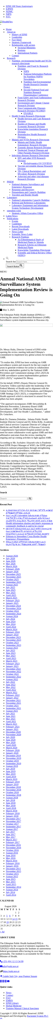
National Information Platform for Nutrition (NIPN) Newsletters (38, 76)
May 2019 (10, 774)
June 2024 (10, 621)
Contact (9, 995)
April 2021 (11, 721)
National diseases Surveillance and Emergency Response (28, 185)
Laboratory (12, 197)
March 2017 (11, 839)
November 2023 (13, 640)
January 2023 (12, 666)
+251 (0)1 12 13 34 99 (12, 961)
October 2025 (12, 579)
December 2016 (13, 845)
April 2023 (11, 658)
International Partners (27, 53)
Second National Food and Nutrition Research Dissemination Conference (36, 92)
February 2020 (13, 750)
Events (15, 221)
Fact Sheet (16, 40)
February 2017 (13, 842)
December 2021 (13, 700)
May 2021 (10, 719)
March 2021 (11, 724)
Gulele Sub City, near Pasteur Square (20, 976)
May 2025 (10, 592)
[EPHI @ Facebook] (3, 981)
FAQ (8, 998)
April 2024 (11, 627)
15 (16, 919)
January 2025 (12, 603)
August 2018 (12, 797)
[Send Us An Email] (8, 981)
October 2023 (12, 642)
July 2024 (10, 619)
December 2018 (13, 787)
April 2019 (11, 776)
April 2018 (11, 808)
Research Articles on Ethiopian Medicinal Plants (32, 246)
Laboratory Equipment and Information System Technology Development (30, 206)
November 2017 (13, 821)
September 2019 (13, 763)
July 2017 (10, 832)
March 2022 (11, 692)
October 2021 (12, 705)
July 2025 (10, 587)
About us (11, 32)
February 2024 (13, 632)
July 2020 (10, 737)
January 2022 (12, 698)
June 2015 (10, 879)
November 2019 (13, 758)
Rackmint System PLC (37, 1016)
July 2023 (10, 650)
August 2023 (12, 648)
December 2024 (13, 606)
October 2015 (12, 874)
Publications (12, 218)
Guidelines (17, 224)
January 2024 (12, 634)
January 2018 (12, 816)
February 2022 (13, 695)
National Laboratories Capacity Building (30, 200)
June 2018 (10, 803)
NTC (8, 16)
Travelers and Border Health (25, 195)
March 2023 (11, 661)
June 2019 (10, 771)
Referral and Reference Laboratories (28, 203)
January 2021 (12, 729)
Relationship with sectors (23, 45)
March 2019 (11, 779)
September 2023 (13, 645)
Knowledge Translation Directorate (34, 250)
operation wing (14, 210)
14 (13, 919)
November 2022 (13, 671)
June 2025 (10, 590)
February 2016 (13, 863)
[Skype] (5, 981)
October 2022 (12, 674)
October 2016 (12, 850)
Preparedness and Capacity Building (28, 192)
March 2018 (11, 811)
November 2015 (13, 871)
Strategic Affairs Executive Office (27, 213)
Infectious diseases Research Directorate (30, 155)
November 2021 (13, 703)
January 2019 (12, 784)
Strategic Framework (21, 42)
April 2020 (11, 745)
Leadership (17, 37)
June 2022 (10, 684)
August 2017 (12, 829)
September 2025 (13, 582)
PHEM (10, 181)
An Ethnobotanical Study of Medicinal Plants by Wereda (31, 240)
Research (11, 58)
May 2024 (10, 624)
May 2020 (10, 742)
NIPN (8, 14)
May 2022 (10, 687)
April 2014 (11, 895)
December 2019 (13, 755)
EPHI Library (12, 1003)
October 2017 (12, 824)
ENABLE (28, 113)
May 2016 (10, 858)
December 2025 (13, 574)
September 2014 (13, 887)
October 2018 (12, 792)
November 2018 (13, 790)
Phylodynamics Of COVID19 (38, 163)
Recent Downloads (21, 226)
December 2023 (13, 637)
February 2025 (13, 600)
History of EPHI (19, 34)
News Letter (17, 231)
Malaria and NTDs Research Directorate (30, 139)
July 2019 (10, 769)
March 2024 (11, 629)
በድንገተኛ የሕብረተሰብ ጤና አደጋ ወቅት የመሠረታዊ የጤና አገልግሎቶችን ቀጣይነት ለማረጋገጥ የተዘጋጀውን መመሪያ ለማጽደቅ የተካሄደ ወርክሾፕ (29, 531)
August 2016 (12, 853)
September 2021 (13, 708)
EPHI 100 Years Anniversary (19, 6)
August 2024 (12, 616)
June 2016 (10, 855)
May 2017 (10, 837)
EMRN (9, 1000)
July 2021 (10, 713)
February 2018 (13, 813)
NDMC (9, 11)
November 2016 (13, 847)
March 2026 (11, 566)
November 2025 (13, 577)
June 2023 (10, 653)
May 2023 (10, 655)
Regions (21, 50)
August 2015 (12, 876)
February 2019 (13, 782)
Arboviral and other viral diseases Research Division (33, 177)
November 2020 (13, 734)
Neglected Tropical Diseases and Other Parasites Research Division (33, 151)
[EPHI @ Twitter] (1, 981)
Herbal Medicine (13, 1006)
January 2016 (12, 866)
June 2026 (10, 561)
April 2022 (11, 690)
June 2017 (10, 834)
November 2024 (13, 608)
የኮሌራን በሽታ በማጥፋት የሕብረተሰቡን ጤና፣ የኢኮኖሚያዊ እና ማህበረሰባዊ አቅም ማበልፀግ (26, 543)
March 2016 (11, 861)
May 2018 (10, 805)
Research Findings (20, 237)
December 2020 (13, 732)
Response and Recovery (23, 189)
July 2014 (10, 892)
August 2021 (12, 711)
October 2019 (12, 761)
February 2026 (13, 569)
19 (7, 922)
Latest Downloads (20, 229)
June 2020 (10, 740)
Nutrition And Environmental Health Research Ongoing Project (37, 84)
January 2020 (12, 753)
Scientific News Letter (22, 234)
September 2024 (13, 613)
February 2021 (13, 726)
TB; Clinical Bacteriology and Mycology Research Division (32, 172)
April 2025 (11, 595)
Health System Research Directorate (28, 116)
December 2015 (13, 868)
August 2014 (12, 889)
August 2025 (12, 585)
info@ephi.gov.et (10, 966)
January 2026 (12, 571)
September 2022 (13, 677)
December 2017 (13, 818)
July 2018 (10, 800)
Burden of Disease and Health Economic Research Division (32, 125)
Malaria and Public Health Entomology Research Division (32, 143)
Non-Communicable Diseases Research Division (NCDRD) (31, 109)
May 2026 (10, 563)
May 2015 (10, 882)
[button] (7, 259)
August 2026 (12, 556)
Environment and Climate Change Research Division (33, 104)
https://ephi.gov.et (11, 971)
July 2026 (10, 558)
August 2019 (12, 766)
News (8, 992)
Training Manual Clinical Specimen (22, 1008)
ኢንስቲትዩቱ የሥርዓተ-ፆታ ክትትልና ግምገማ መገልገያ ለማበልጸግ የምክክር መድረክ (29, 511)
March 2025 (11, 598)
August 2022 (12, 679)
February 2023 (13, 663)
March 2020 (11, 747)
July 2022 (10, 682)
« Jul (2, 931)
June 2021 (10, 716)
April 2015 (11, 884)
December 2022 (13, 669)
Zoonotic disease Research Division (34, 147)
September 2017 (13, 826)
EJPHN (9, 9)
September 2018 (13, 795)
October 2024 (12, 611)
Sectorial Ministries (26, 47)
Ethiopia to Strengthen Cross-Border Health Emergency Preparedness (26, 537)
